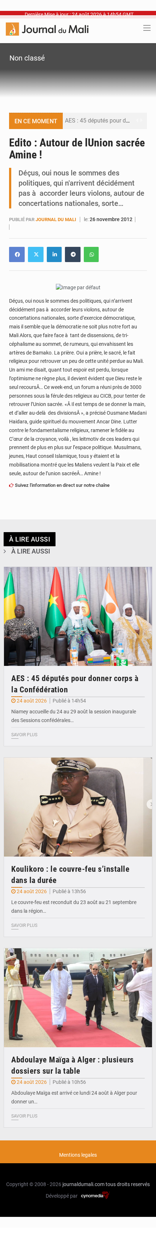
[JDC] (47, 29)
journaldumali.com (83, 1184)
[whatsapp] (91, 254)
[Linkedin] (17, 254)
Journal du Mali (56, 219)
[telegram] (73, 254)
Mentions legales (78, 1155)
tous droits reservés (128, 1184)
